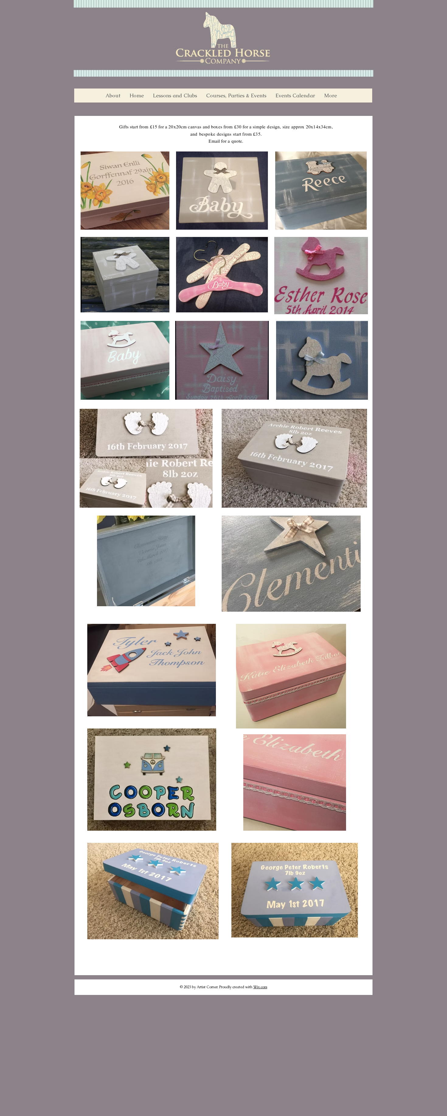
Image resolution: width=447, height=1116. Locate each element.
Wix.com (260, 987)
